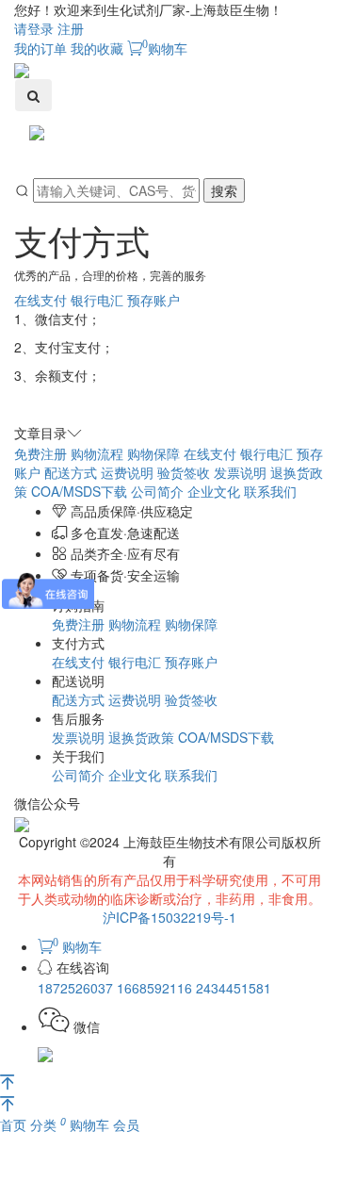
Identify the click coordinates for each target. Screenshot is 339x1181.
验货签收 (183, 472)
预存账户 (153, 299)
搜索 (224, 190)
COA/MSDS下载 (79, 491)
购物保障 (153, 453)
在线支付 (40, 299)
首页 (15, 1124)
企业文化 (213, 491)
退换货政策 (141, 737)
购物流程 (97, 453)
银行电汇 (97, 299)
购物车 (164, 48)
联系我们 (270, 491)
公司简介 (157, 491)
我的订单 (40, 48)
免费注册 (40, 453)
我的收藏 (97, 48)
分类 (45, 1124)
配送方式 (70, 472)
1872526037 (77, 987)
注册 (70, 28)
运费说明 (127, 472)
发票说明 (240, 472)
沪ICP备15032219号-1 (169, 917)
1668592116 (156, 987)
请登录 (34, 28)
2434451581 (233, 987)
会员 (126, 1124)
